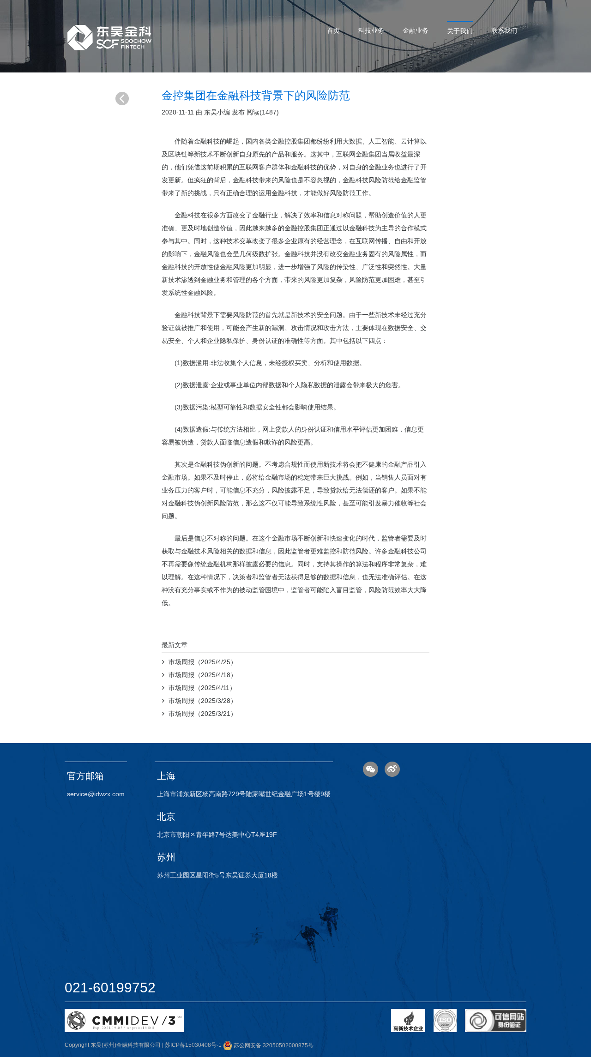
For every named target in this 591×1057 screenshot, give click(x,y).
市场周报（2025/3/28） (203, 700)
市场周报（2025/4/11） (202, 687)
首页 (333, 30)
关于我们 (460, 31)
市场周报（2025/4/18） (203, 675)
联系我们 (504, 30)
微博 (392, 769)
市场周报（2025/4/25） (203, 662)
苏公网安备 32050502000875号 (273, 1045)
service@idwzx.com (96, 794)
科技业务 (371, 30)
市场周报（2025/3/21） (203, 713)
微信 (370, 769)
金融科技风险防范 (368, 180)
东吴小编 (217, 112)
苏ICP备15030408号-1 (193, 1045)
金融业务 (415, 30)
